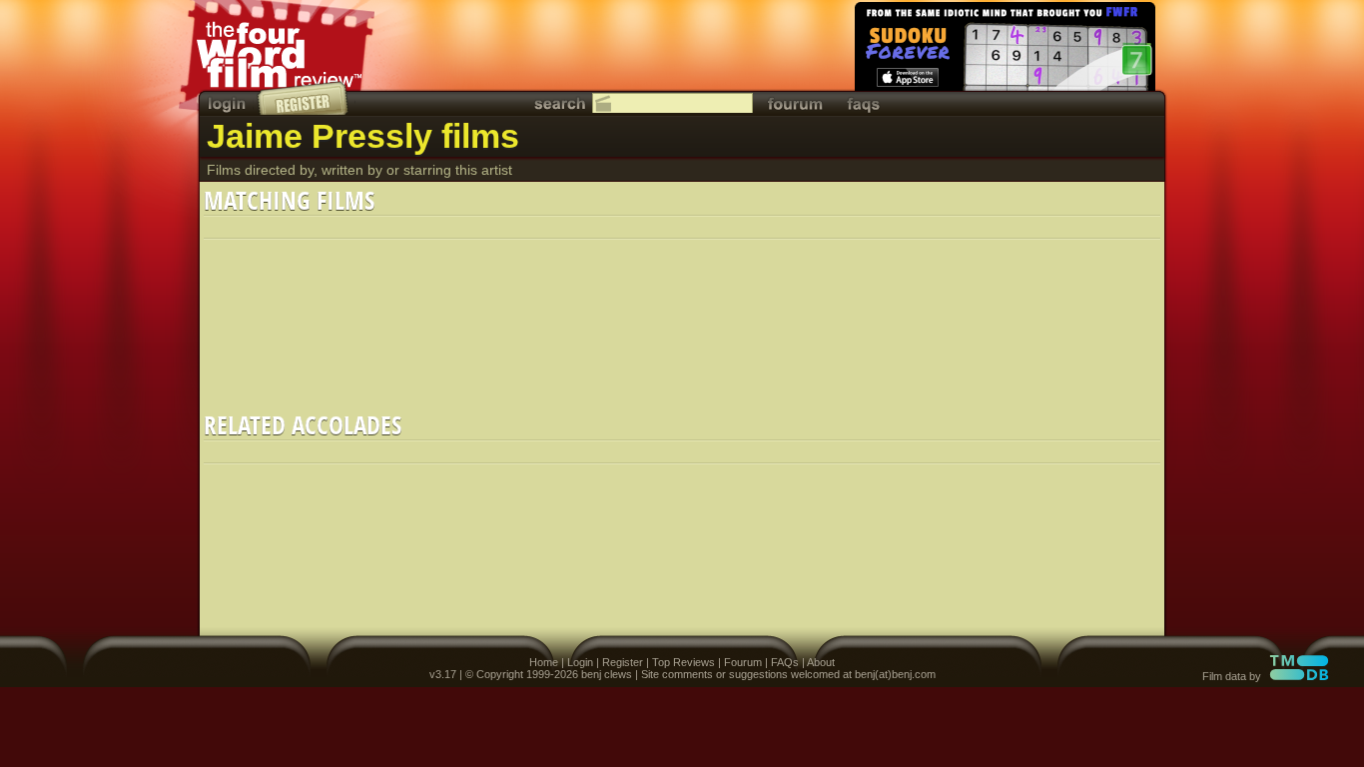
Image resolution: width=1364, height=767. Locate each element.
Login (580, 662)
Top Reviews (683, 662)
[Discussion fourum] (795, 103)
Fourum (743, 662)
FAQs (785, 662)
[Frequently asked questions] (864, 103)
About (821, 662)
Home (543, 662)
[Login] (229, 103)
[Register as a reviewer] (304, 98)
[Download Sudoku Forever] (1003, 50)
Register (622, 662)
